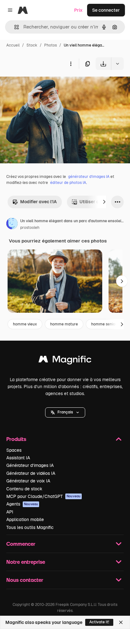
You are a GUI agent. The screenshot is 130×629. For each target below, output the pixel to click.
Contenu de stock (24, 489)
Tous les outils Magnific (30, 527)
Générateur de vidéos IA (30, 473)
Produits (16, 439)
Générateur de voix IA (28, 481)
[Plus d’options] (70, 63)
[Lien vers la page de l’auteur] (12, 224)
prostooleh (29, 227)
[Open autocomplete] (14, 27)
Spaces (13, 450)
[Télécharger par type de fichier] (117, 63)
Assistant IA (18, 458)
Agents (22, 504)
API (9, 512)
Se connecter (106, 10)
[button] (65, 412)
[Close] (121, 622)
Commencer (20, 543)
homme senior (104, 324)
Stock (32, 45)
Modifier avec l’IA (38, 201)
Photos (50, 45)
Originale (42, 85)
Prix (78, 10)
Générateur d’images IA (30, 465)
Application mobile (25, 519)
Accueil (13, 45)
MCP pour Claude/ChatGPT (43, 496)
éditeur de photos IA (68, 182)
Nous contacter (24, 579)
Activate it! (99, 622)
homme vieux (25, 324)
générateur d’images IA (88, 176)
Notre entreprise (25, 561)
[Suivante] (104, 202)
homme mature (64, 324)
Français (65, 412)
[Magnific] (65, 361)
